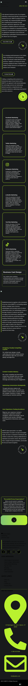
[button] (26, 2)
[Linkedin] (8, 552)
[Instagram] (14, 552)
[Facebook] (3, 552)
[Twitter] (19, 552)
